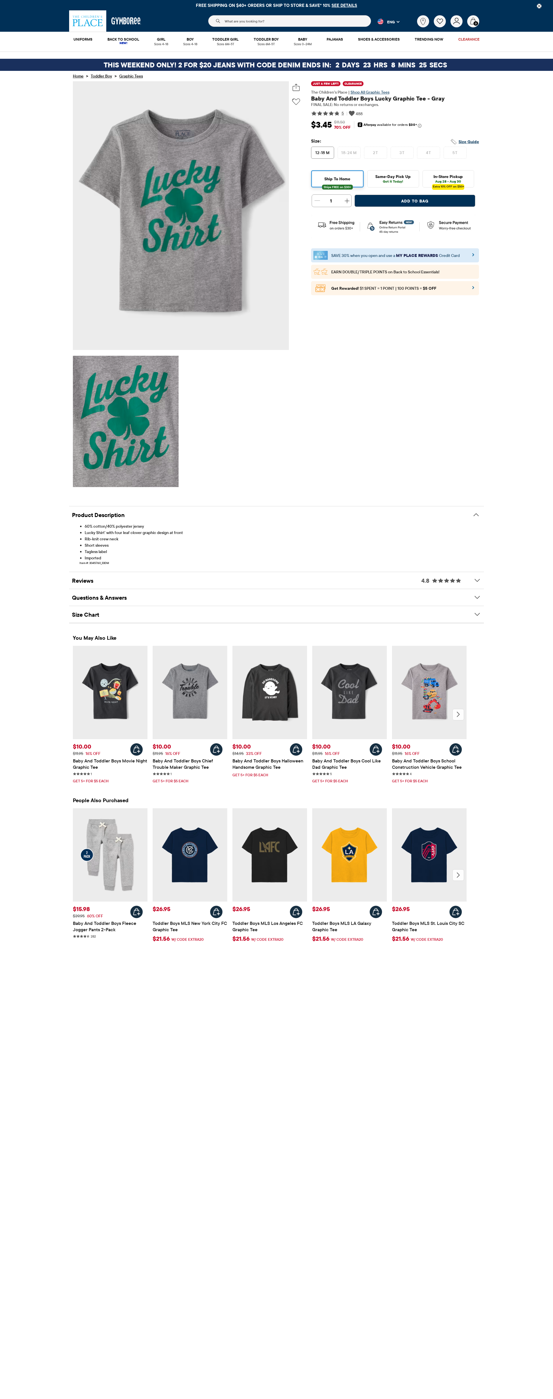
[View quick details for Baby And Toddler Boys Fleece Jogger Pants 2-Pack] (136, 912)
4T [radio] (428, 152)
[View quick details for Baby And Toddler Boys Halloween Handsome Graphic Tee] (296, 749)
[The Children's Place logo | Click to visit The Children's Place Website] (87, 21)
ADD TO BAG (415, 201)
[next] (458, 714)
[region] (276, 5)
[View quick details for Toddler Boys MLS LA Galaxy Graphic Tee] (376, 912)
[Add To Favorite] (296, 102)
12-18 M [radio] (322, 152)
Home (78, 76)
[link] (423, 21)
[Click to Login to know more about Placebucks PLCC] (473, 289)
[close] (539, 6)
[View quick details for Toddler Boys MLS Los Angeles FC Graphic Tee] (296, 912)
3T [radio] (401, 152)
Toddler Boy (101, 76)
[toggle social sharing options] (296, 87)
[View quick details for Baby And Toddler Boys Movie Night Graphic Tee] (136, 749)
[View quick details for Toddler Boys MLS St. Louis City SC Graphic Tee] (455, 912)
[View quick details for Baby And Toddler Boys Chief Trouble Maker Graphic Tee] (216, 749)
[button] (385, 22)
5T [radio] (454, 152)
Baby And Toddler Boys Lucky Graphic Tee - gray (378, 98)
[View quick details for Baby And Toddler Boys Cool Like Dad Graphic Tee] (376, 749)
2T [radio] (375, 152)
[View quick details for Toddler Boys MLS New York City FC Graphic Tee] (216, 912)
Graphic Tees (131, 76)
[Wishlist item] (442, 26)
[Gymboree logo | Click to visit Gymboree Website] (126, 21)
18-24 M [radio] (349, 152)
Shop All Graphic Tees (370, 92)
